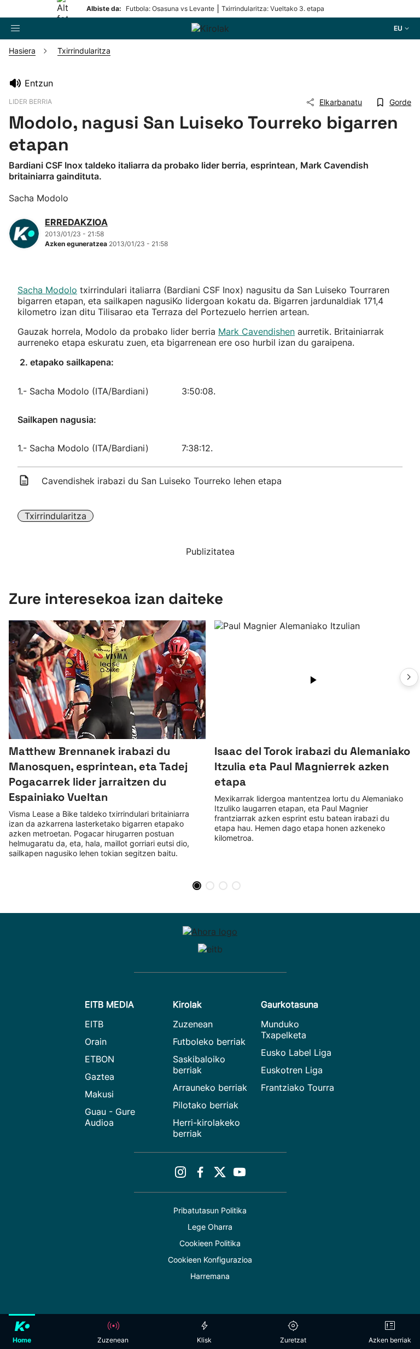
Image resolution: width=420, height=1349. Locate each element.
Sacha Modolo (47, 289)
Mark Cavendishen (256, 331)
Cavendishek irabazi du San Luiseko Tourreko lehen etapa (162, 480)
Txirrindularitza (55, 515)
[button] (409, 677)
